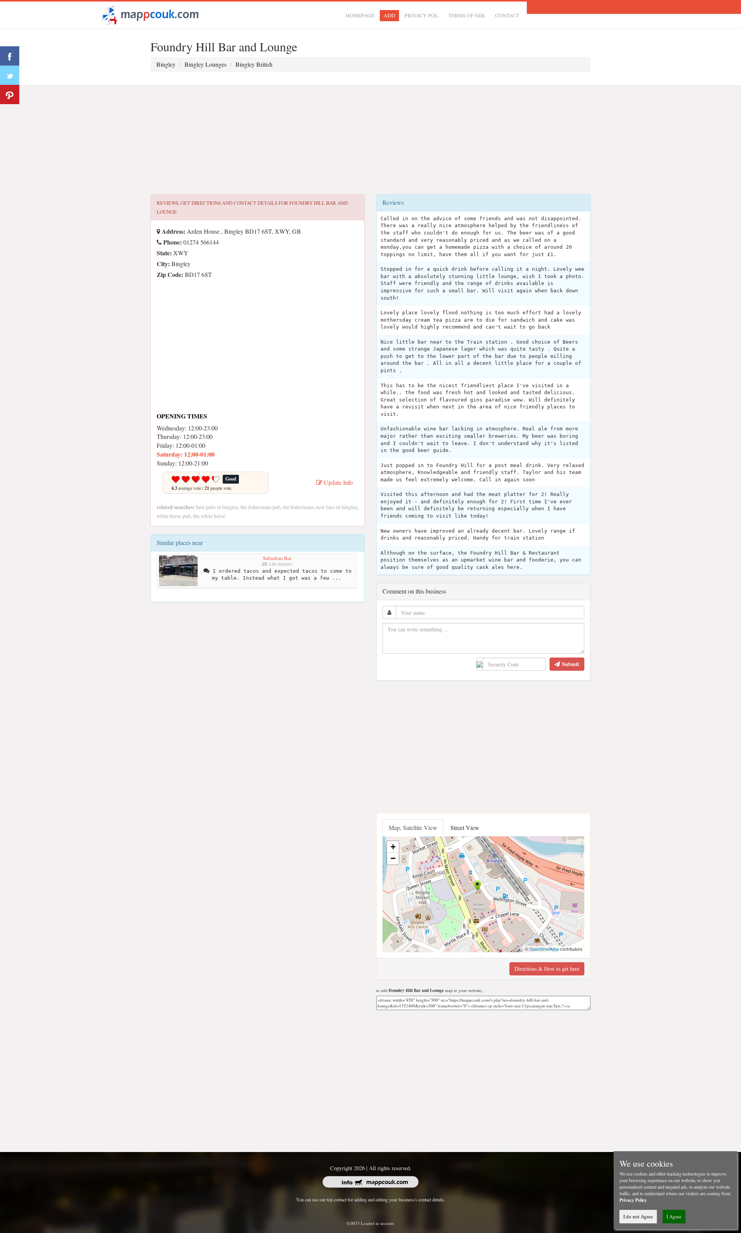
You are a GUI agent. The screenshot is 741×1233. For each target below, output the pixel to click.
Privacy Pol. (421, 15)
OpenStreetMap (544, 949)
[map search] (149, 14)
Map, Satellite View (413, 827)
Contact (507, 15)
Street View (464, 827)
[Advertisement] (370, 140)
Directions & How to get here (546, 968)
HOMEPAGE (360, 15)
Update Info (337, 482)
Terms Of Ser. (467, 15)
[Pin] (9, 94)
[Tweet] (9, 75)
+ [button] (393, 847)
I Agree (674, 1216)
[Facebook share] (9, 56)
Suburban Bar (277, 558)
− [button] (393, 858)
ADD (389, 15)
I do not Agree (638, 1216)
